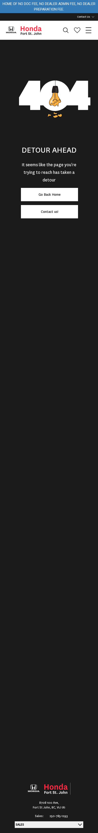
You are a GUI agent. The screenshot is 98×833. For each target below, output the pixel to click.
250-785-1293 (58, 816)
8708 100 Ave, (49, 803)
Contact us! (49, 212)
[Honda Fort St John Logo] (27, 30)
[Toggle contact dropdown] (93, 17)
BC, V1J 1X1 (58, 807)
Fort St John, (42, 807)
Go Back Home (50, 194)
